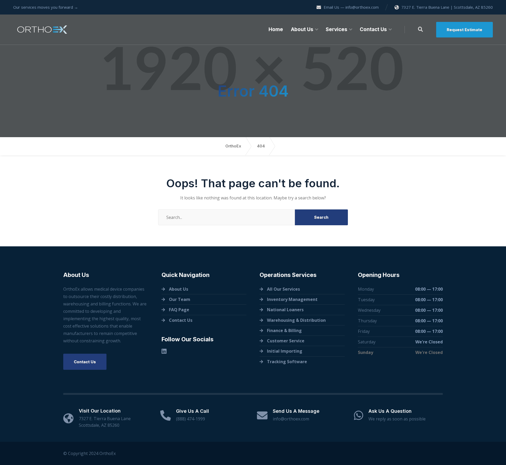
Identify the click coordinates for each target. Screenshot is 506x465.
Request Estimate (464, 29)
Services (336, 29)
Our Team (179, 299)
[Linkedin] (164, 351)
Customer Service (285, 341)
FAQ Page (179, 310)
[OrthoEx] (42, 29)
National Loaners (285, 310)
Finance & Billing (284, 330)
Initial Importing (284, 351)
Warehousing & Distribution (296, 320)
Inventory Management (292, 299)
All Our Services (283, 289)
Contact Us (373, 29)
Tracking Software (287, 362)
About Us (302, 29)
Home (276, 29)
